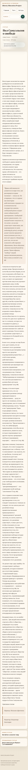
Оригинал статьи (8, 704)
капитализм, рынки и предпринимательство (10, 45)
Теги (13, 10)
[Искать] (23, 16)
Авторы (20, 10)
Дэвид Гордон (6, 37)
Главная (6, 10)
